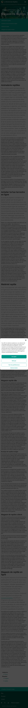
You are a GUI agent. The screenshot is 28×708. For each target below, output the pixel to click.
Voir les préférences (14, 365)
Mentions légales (14, 367)
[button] (26, 340)
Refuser (14, 360)
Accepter (14, 356)
